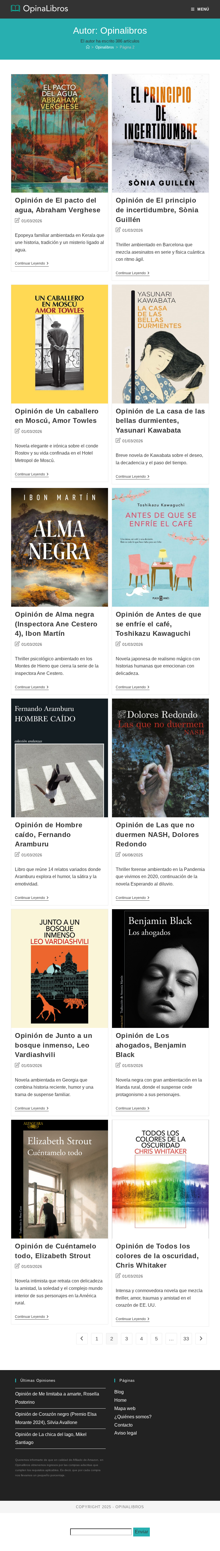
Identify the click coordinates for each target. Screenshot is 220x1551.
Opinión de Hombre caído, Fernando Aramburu (48, 834)
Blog (119, 1391)
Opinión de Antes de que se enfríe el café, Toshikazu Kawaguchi (158, 623)
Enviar (141, 1531)
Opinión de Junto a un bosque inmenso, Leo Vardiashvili (54, 1045)
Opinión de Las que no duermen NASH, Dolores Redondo (157, 834)
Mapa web (124, 1408)
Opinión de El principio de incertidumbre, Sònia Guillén (157, 209)
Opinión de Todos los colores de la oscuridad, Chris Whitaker (157, 1255)
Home (120, 1400)
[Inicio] (88, 47)
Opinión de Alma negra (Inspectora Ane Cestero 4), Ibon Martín (56, 623)
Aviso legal (125, 1433)
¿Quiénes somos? (133, 1416)
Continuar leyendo (32, 263)
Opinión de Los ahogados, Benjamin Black (151, 1045)
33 (186, 1339)
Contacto (123, 1425)
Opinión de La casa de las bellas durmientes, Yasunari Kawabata (160, 420)
